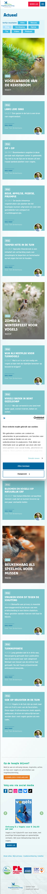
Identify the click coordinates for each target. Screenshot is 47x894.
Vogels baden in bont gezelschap (19, 400)
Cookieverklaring (30, 856)
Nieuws (34, 23)
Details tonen (34, 458)
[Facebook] (5, 791)
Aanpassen (22, 474)
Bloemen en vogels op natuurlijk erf (19, 490)
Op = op (10, 148)
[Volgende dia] (42, 831)
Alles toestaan (24, 466)
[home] (12, 4)
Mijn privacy (17, 856)
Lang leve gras (14, 109)
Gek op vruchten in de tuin (22, 699)
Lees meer (9, 125)
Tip (6, 31)
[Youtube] (10, 791)
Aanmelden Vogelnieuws (16, 777)
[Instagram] (15, 791)
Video (16, 31)
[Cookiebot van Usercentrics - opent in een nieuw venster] (33, 418)
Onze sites (7, 856)
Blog (7, 27)
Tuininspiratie (14, 648)
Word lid (11, 845)
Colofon (40, 856)
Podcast (28, 31)
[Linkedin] (20, 791)
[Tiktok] (30, 791)
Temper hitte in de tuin (19, 244)
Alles (22, 23)
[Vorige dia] (5, 831)
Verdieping (20, 27)
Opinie (33, 27)
